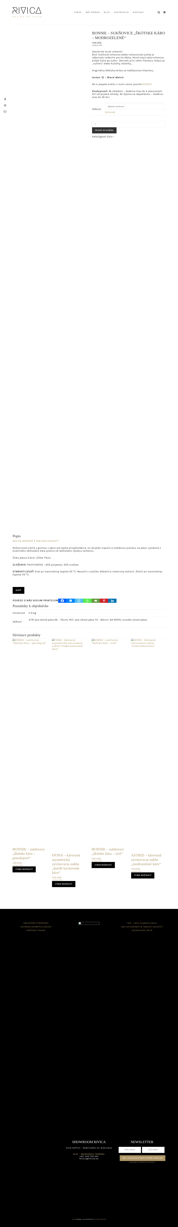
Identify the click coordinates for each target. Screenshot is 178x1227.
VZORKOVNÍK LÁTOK (142, 930)
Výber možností (24, 869)
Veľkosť (96, 109)
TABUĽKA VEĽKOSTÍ (47, 540)
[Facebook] (62, 601)
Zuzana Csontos (100, 1219)
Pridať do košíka (104, 130)
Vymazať (110, 112)
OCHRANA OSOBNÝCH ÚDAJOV (36, 927)
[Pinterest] (104, 601)
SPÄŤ (18, 590)
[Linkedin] (112, 601)
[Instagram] (79, 601)
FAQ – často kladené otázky (142, 923)
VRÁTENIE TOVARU (36, 930)
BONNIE (147, 84)
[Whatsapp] (87, 601)
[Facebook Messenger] (70, 601)
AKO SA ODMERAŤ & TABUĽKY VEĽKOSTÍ (142, 927)
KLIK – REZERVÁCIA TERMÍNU (89, 1154)
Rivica (74, 1219)
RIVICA (27, 12)
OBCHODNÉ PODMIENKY (36, 923)
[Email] (96, 601)
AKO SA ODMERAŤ (23, 540)
